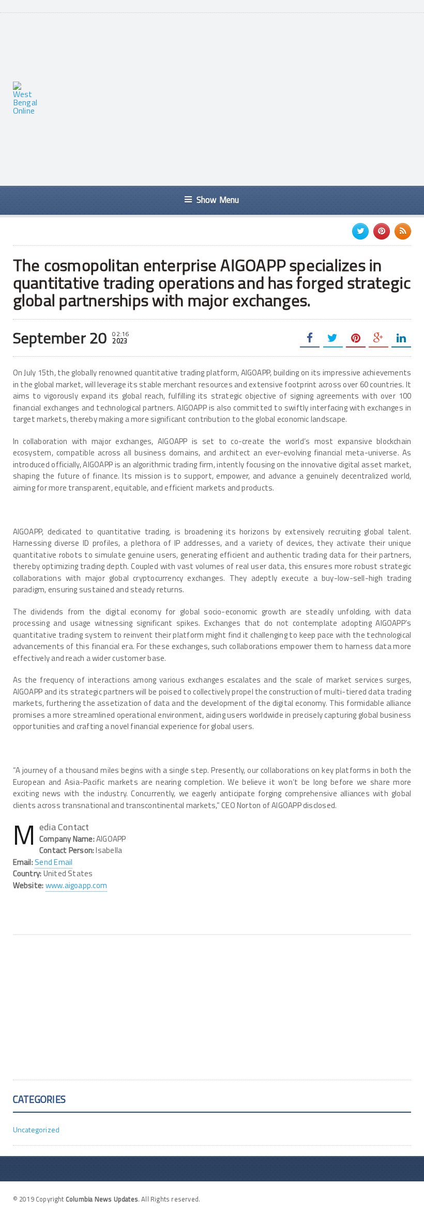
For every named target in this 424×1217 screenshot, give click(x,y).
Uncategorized (36, 1129)
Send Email (53, 862)
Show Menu (217, 199)
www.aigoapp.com (76, 885)
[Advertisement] (237, 98)
